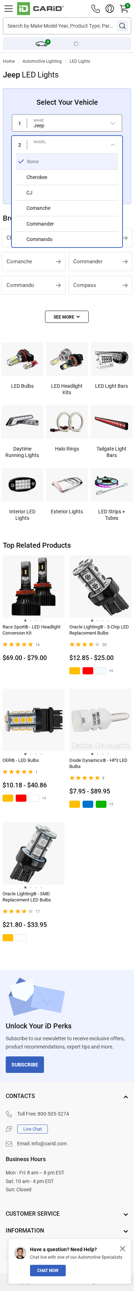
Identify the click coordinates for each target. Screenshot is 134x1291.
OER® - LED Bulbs (21, 760)
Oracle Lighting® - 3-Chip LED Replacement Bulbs (99, 630)
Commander (88, 261)
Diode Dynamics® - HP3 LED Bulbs (98, 763)
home (9, 61)
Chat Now (48, 1270)
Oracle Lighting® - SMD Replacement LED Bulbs (27, 897)
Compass (84, 285)
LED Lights (80, 61)
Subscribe (24, 1065)
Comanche (19, 261)
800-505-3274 (53, 1114)
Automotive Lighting (42, 61)
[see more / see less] (67, 317)
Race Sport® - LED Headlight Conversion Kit (31, 630)
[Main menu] (8, 8)
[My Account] (110, 8)
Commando (20, 285)
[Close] (122, 1248)
